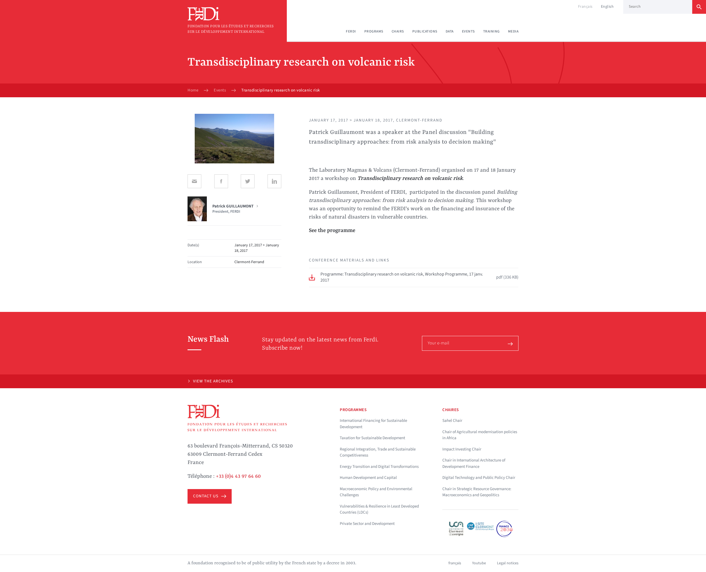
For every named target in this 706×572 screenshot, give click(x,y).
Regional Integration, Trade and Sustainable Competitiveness (378, 452)
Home (193, 90)
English (607, 6)
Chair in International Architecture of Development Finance (473, 463)
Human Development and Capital (368, 478)
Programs (373, 31)
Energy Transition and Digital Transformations (379, 467)
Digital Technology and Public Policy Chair (478, 478)
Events (468, 31)
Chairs (398, 31)
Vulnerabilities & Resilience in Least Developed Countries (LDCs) (379, 509)
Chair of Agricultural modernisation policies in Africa (479, 435)
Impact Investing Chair (461, 449)
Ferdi (351, 31)
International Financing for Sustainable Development (373, 424)
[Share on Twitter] (248, 181)
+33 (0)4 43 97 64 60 (238, 476)
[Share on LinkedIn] (274, 181)
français (454, 563)
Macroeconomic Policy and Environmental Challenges (376, 492)
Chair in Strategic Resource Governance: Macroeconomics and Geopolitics (476, 492)
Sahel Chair (452, 420)
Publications (424, 31)
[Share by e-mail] (194, 181)
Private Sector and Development (367, 524)
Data (450, 31)
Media (513, 31)
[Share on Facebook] (221, 181)
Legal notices (507, 563)
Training (491, 31)
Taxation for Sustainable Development (372, 438)
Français (585, 6)
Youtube (479, 563)
